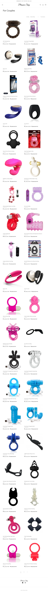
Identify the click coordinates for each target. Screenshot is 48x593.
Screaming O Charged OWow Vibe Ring (31, 398)
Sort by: (28, 16)
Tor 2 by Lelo (26, 123)
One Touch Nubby (27, 206)
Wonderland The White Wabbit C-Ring (30, 178)
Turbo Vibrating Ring (27, 536)
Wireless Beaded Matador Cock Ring (9, 206)
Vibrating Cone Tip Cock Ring (29, 481)
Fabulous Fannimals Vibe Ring (29, 508)
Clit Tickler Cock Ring (27, 343)
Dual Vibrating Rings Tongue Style (9, 536)
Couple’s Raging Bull (6, 233)
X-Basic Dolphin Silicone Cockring (30, 316)
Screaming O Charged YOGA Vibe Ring (9, 398)
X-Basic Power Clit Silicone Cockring (30, 563)
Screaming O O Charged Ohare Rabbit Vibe (10, 371)
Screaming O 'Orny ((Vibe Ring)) (8, 453)
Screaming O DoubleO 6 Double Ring (30, 371)
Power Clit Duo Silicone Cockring (8, 151)
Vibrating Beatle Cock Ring (7, 508)
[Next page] (27, 572)
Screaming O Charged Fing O (8, 426)
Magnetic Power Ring (27, 68)
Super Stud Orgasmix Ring (28, 151)
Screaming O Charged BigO (29, 41)
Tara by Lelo (5, 123)
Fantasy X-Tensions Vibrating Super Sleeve (10, 96)
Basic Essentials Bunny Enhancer (30, 96)
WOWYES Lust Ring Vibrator (7, 178)
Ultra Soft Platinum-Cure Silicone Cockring (31, 261)
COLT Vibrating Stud (6, 41)
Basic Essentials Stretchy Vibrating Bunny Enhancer (33, 233)
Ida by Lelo (5, 68)
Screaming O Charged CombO (29, 426)
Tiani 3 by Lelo (26, 288)
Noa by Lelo (5, 288)
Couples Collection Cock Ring (8, 261)
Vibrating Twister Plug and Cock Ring (9, 481)
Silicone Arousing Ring (7, 563)
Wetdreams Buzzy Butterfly (7, 343)
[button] (2, 4)
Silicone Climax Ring (6, 316)
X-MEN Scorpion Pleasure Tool (29, 453)
